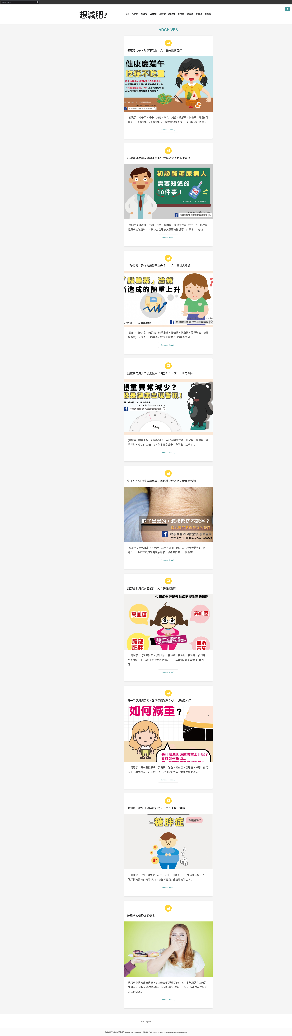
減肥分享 (144, 14)
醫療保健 (208, 14)
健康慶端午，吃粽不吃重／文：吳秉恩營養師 (154, 50)
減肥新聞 (171, 14)
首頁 (127, 14)
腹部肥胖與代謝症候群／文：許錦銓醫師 (152, 588)
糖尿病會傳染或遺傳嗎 (141, 915)
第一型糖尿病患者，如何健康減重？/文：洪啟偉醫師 (159, 700)
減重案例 (153, 14)
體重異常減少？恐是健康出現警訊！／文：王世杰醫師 (160, 373)
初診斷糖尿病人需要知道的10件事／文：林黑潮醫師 (158, 158)
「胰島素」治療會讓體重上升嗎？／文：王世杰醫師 (158, 265)
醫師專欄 (180, 14)
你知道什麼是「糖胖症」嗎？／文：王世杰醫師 (156, 808)
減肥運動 (190, 14)
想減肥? (93, 15)
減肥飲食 (162, 14)
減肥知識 (135, 14)
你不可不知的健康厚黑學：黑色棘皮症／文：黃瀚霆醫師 (161, 480)
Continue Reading (168, 129)
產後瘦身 (199, 14)
